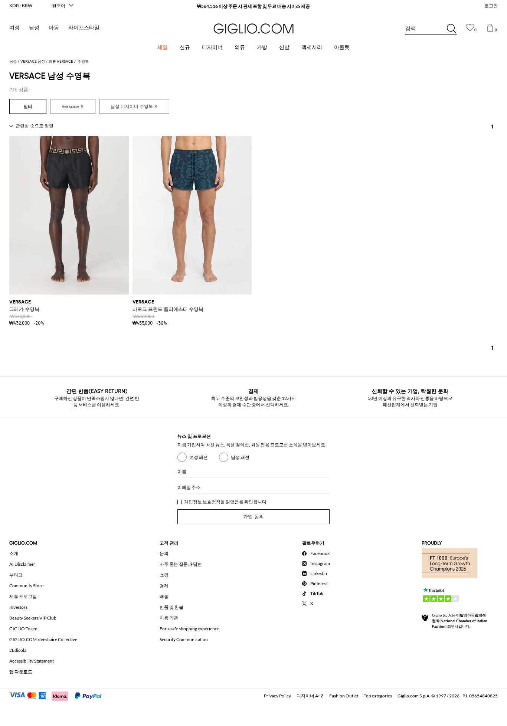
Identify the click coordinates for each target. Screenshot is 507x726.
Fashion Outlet (343, 696)
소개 (13, 553)
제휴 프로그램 (23, 596)
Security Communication (184, 639)
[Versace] (72, 106)
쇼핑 (164, 575)
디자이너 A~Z (310, 696)
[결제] (58, 695)
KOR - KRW (20, 5)
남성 (34, 27)
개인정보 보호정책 (202, 502)
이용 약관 (169, 618)
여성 (14, 27)
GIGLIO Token (23, 628)
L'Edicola (17, 650)
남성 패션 (240, 457)
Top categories (378, 696)
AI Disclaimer (22, 564)
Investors (18, 607)
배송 (164, 596)
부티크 (16, 575)
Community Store (26, 585)
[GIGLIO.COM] (253, 28)
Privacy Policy (277, 696)
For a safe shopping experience (189, 628)
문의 (164, 553)
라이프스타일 (83, 27)
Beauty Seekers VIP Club (32, 618)
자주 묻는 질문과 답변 (181, 564)
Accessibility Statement (31, 661)
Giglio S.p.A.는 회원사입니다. (459, 620)
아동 (54, 27)
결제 (164, 585)
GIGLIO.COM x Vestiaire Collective (43, 639)
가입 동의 (253, 516)
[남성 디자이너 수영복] (134, 106)
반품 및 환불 (171, 607)
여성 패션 (198, 457)
